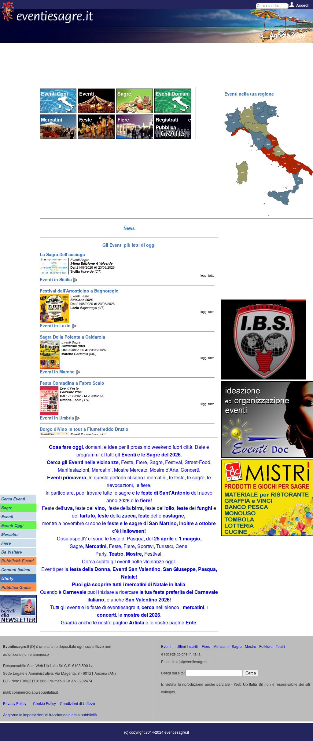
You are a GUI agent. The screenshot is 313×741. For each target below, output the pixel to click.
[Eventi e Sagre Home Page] (8, 19)
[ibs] (263, 377)
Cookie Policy (44, 703)
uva (68, 507)
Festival (152, 553)
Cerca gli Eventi (65, 462)
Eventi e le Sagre (141, 454)
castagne (173, 515)
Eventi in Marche (58, 372)
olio (170, 507)
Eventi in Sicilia (56, 279)
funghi (204, 507)
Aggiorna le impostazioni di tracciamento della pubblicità (50, 714)
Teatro (116, 553)
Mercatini (95, 546)
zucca (129, 515)
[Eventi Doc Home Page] (267, 455)
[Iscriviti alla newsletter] (18, 621)
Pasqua (135, 538)
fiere (145, 500)
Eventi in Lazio (56, 325)
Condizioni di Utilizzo (77, 703)
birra (137, 507)
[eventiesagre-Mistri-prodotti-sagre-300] (267, 533)
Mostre (134, 553)
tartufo (87, 515)
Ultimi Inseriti (186, 646)
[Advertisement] (267, 259)
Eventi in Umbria (57, 418)
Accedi (302, 5)
